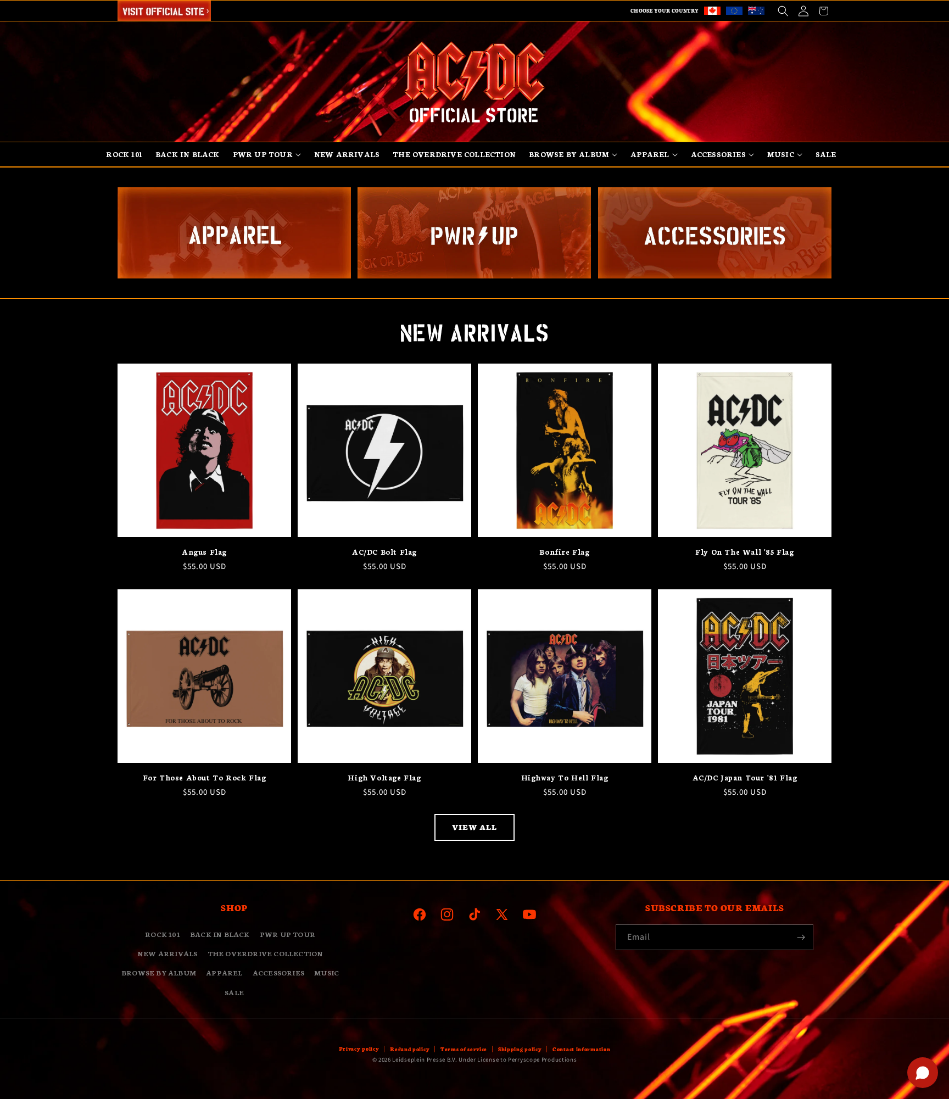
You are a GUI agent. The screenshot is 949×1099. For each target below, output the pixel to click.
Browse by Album (158, 973)
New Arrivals (167, 953)
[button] (783, 11)
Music (326, 973)
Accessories (278, 973)
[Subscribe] (801, 937)
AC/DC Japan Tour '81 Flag (745, 777)
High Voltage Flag (384, 777)
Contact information (581, 1049)
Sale (234, 992)
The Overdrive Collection (265, 953)
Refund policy (409, 1049)
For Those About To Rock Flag (204, 777)
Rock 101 (162, 934)
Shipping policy (520, 1049)
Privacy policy (359, 1048)
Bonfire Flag (564, 551)
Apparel (224, 973)
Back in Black (220, 934)
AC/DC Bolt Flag (384, 551)
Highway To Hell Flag (565, 777)
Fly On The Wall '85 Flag (744, 551)
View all (474, 827)
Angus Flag (204, 551)
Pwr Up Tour (287, 934)
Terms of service (463, 1049)
